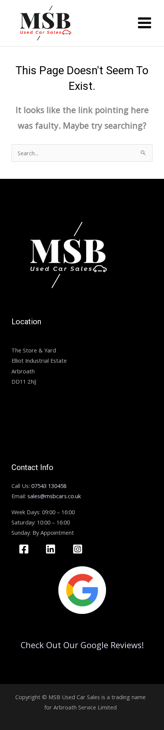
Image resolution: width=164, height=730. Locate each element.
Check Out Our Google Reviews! (82, 644)
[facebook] (25, 549)
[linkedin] (52, 549)
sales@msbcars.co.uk (54, 496)
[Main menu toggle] (144, 23)
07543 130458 (48, 485)
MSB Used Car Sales (37, 340)
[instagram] (78, 549)
